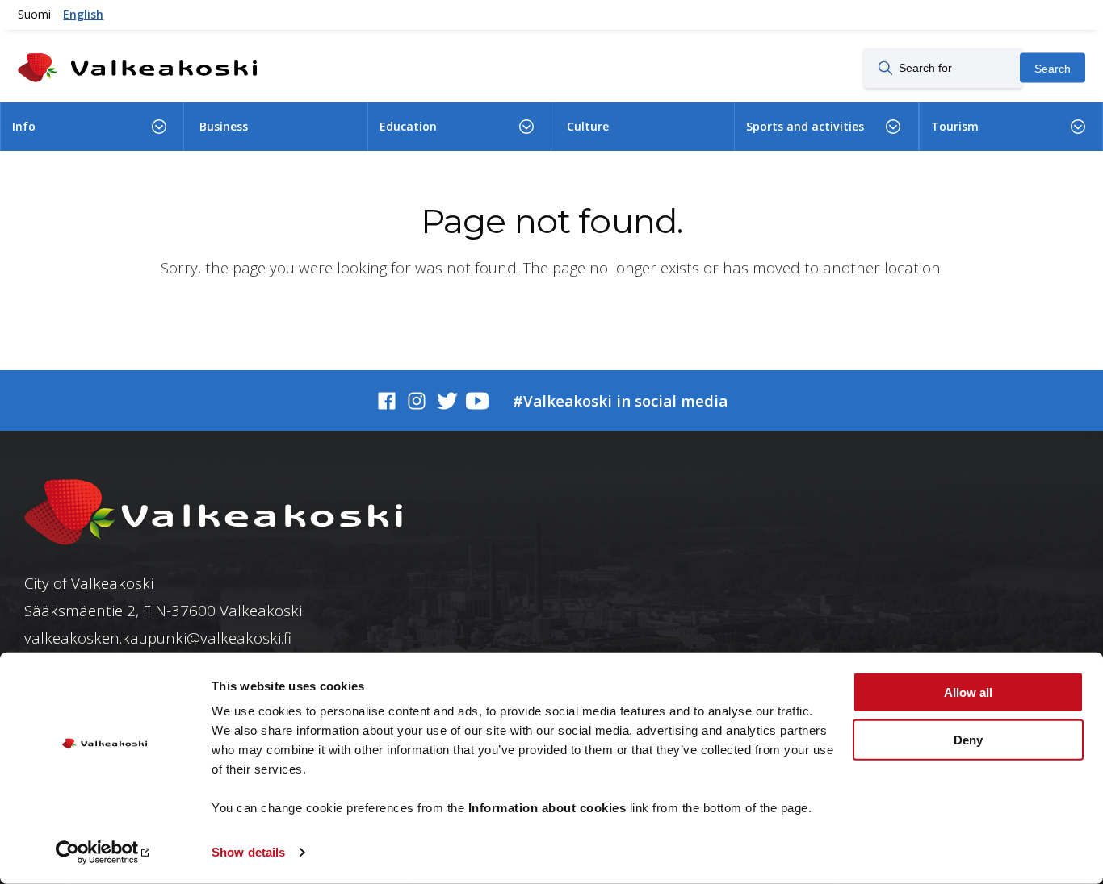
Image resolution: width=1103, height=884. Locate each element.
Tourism (955, 126)
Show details (248, 852)
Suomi (34, 14)
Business (223, 126)
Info (24, 126)
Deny (968, 739)
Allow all (968, 692)
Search (1052, 67)
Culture (588, 126)
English (83, 14)
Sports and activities (805, 126)
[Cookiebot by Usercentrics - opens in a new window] (104, 852)
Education (408, 126)
